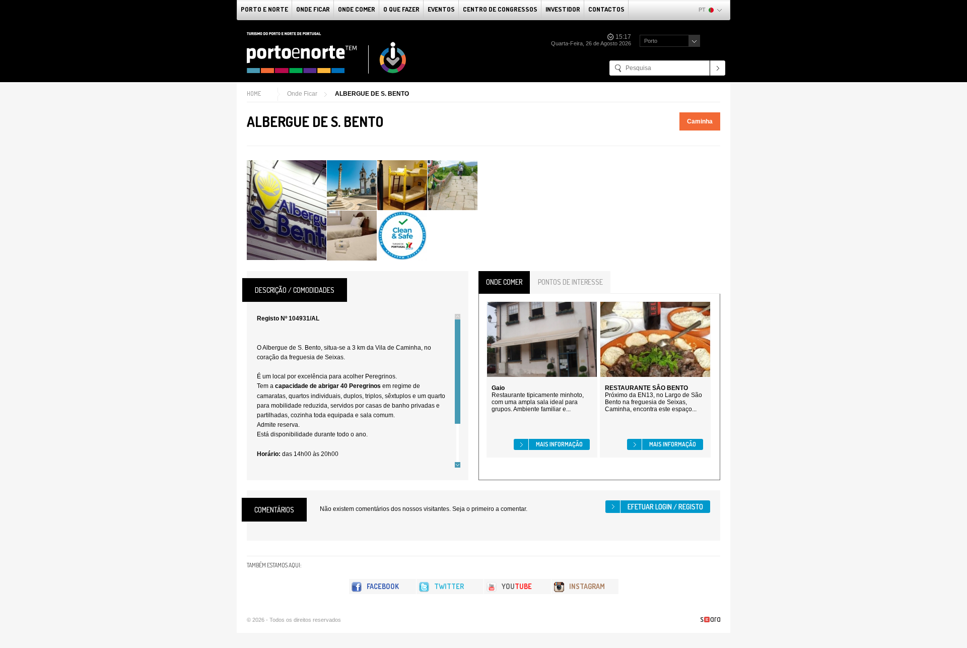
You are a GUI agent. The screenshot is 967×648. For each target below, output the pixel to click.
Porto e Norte (264, 9)
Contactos (606, 9)
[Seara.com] (710, 619)
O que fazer (401, 9)
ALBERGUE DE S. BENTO (372, 93)
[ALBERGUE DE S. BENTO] (286, 210)
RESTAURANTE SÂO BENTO (646, 388)
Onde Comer (356, 9)
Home (254, 93)
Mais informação (559, 444)
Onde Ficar (313, 9)
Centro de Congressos (500, 9)
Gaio (498, 388)
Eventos (441, 9)
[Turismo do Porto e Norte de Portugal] (327, 53)
